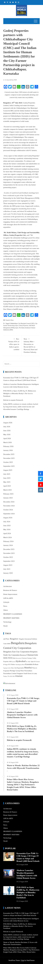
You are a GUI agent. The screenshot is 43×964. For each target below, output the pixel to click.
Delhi (36, 655)
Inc (27, 661)
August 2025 (7, 470)
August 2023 (7, 565)
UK (11, 676)
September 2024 (9, 514)
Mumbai (28, 667)
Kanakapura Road (20, 664)
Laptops (5, 668)
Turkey (5, 676)
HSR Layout (12, 661)
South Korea (27, 673)
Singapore (20, 673)
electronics (18, 658)
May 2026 (6, 434)
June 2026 (6, 430)
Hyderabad (20, 661)
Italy (29, 661)
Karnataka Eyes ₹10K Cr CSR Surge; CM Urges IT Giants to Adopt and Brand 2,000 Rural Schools (23, 701)
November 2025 (9, 458)
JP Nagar (5, 664)
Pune (22, 671)
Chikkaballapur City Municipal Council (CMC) (22, 323)
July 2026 (6, 426)
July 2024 (6, 521)
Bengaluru (17, 643)
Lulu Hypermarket (19, 668)
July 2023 (6, 569)
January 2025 (8, 498)
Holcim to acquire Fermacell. (13, 400)
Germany (29, 658)
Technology (7, 622)
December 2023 (8, 549)
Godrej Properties (23, 325)
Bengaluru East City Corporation (16, 652)
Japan (32, 661)
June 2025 (6, 478)
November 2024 (9, 506)
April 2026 (7, 438)
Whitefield (18, 676)
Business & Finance (10, 590)
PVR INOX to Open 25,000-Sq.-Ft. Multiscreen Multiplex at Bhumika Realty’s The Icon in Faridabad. (19, 393)
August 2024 (7, 518)
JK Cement (37, 661)
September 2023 (9, 561)
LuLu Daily (11, 668)
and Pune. (6, 639)
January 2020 (8, 573)
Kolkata (35, 664)
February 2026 (8, 446)
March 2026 (7, 442)
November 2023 (9, 553)
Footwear (24, 658)
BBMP (8, 643)
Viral (22, 960)
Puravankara (28, 671)
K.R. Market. (11, 664)
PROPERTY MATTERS (11, 618)
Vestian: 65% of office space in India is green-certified (13, 344)
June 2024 (6, 525)
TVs (8, 676)
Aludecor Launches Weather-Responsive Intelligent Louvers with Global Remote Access (22, 714)
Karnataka (28, 664)
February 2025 (8, 494)
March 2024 (7, 537)
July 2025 (6, 474)
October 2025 (8, 462)
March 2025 (7, 490)
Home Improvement (10, 594)
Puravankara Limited (9, 673)
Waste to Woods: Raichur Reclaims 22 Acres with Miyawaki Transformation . (23, 768)
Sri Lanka (34, 673)
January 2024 (8, 545)
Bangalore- (14, 639)
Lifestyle (6, 602)
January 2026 (8, 450)
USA (13, 676)
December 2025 (8, 454)
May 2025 (6, 482)
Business (23, 655)
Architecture (7, 586)
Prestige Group (15, 671)
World (5, 626)
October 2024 (8, 510)
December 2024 (8, 502)
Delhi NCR (7, 658)
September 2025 (9, 466)
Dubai (13, 658)
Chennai (30, 655)
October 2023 (8, 557)
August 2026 (7, 423)
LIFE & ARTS (8, 598)
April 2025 (7, 486)
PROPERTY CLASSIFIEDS (12, 614)
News (12, 320)
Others (5, 610)
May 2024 (6, 529)
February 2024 (8, 541)
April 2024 (7, 533)
